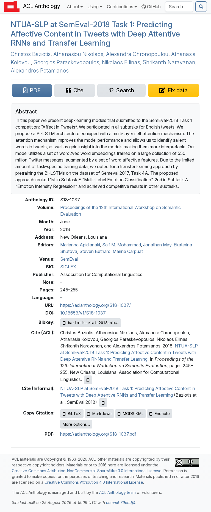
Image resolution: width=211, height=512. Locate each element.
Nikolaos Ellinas (121, 62)
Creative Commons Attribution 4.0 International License (94, 482)
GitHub (154, 6)
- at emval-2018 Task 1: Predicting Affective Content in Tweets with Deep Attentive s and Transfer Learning (95, 34)
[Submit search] (201, 6)
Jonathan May (157, 244)
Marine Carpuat (128, 251)
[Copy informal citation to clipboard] (103, 402)
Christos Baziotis (31, 54)
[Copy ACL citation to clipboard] (88, 379)
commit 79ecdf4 (120, 502)
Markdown (102, 413)
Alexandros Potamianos (40, 70)
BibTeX (74, 413)
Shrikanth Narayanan (169, 62)
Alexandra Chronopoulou (137, 54)
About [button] (73, 6)
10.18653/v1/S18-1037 (83, 313)
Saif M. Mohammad (121, 244)
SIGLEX (68, 266)
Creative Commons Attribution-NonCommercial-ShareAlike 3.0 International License (87, 470)
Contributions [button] (120, 6)
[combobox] (179, 6)
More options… (76, 424)
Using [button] (93, 6)
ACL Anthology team (117, 492)
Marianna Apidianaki (80, 244)
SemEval (69, 259)
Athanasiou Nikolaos (78, 54)
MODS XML (133, 413)
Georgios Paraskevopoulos (66, 62)
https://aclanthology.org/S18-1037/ (95, 305)
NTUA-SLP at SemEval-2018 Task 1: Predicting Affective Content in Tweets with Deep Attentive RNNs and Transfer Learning (129, 352)
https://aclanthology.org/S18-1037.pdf (98, 434)
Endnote (162, 413)
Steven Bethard (94, 251)
